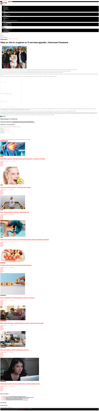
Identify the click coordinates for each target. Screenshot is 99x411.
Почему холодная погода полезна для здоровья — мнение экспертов (17, 398)
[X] (0, 116)
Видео (3, 26)
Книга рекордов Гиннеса (7, 30)
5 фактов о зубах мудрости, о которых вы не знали (15, 187)
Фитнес (4, 21)
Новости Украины (6, 9)
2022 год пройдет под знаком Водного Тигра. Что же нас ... (17, 297)
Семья (3, 12)
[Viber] (1, 116)
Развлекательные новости (7, 25)
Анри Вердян (4, 396)
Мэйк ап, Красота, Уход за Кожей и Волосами (10, 20)
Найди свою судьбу (3, 295)
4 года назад (9, 189)
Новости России (5, 8)
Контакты (9, 407)
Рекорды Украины (6, 31)
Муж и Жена (5, 15)
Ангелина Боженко (3, 45)
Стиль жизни (4, 16)
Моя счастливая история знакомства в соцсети (14, 350)
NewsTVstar (26, 408)
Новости (3, 5)
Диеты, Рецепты (6, 18)
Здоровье (1, 156)
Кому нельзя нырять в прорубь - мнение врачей (14, 212)
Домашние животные (6, 14)
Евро (4, 6)
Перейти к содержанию (3, 0)
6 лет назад (11, 45)
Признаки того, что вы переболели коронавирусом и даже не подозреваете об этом (20, 397)
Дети (4, 13)
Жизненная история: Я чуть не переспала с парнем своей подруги (20, 384)
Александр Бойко (3, 189)
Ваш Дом (4, 17)
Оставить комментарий (20, 45)
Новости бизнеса (6, 7)
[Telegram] (5, 116)
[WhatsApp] (2, 116)
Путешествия (5, 24)
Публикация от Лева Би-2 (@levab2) (10, 106)
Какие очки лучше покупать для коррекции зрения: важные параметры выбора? (24, 239)
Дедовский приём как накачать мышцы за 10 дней (17, 396)
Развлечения (4, 22)
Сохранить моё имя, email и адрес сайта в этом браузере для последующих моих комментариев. (16, 139)
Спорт (4, 10)
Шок (4, 11)
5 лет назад (10, 214)
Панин (3, 72)
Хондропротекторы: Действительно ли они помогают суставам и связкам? (22, 159)
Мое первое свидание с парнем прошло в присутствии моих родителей (21, 323)
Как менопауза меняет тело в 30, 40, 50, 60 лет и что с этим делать (17, 399)
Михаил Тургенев (3, 241)
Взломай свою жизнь (5, 32)
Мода (4, 19)
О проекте (2, 407)
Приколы (3, 27)
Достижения (4, 28)
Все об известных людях (7, 23)
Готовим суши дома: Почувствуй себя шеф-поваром (16, 265)
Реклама (5, 407)
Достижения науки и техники (8, 29)
